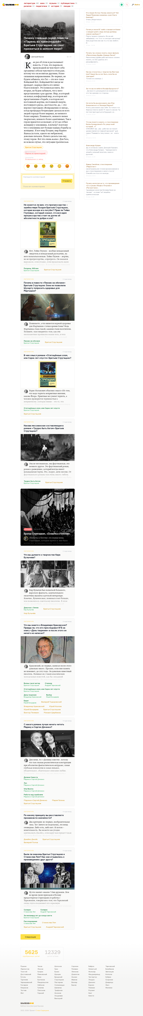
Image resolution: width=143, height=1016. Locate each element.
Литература (29, 201)
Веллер (74, 982)
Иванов (74, 980)
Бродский (58, 977)
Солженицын (59, 985)
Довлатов (75, 974)
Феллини (108, 988)
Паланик (91, 988)
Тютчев (23, 990)
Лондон (91, 980)
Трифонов (58, 990)
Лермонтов (25, 969)
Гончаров (24, 985)
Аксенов (58, 993)
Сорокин (75, 966)
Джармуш (109, 982)
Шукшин (58, 974)
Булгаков (41, 980)
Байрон (91, 966)
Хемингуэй (92, 969)
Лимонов (75, 972)
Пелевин (75, 969)
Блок (39, 977)
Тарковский (110, 966)
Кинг (90, 993)
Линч (107, 985)
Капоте (91, 996)
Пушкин (23, 966)
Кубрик (108, 977)
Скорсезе (109, 980)
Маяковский (42, 974)
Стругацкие (59, 980)
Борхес (91, 985)
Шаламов (58, 988)
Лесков (40, 969)
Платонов (41, 990)
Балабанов (109, 969)
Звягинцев (109, 972)
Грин (56, 969)
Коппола (108, 974)
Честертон (92, 977)
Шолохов (58, 966)
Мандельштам (43, 982)
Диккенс (91, 982)
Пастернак (59, 982)
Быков (74, 985)
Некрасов (24, 988)
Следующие (30, 937)
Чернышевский (26, 982)
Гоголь (23, 977)
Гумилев (41, 988)
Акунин (74, 977)
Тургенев (24, 980)
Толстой (24, 972)
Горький (41, 993)
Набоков (41, 985)
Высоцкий (58, 998)
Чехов (40, 966)
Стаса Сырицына (42, 1010)
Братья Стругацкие (33, 147)
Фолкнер (92, 972)
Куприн (40, 972)
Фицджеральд (94, 974)
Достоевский (26, 974)
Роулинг (91, 990)
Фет (22, 993)
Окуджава (59, 996)
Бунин (57, 972)
